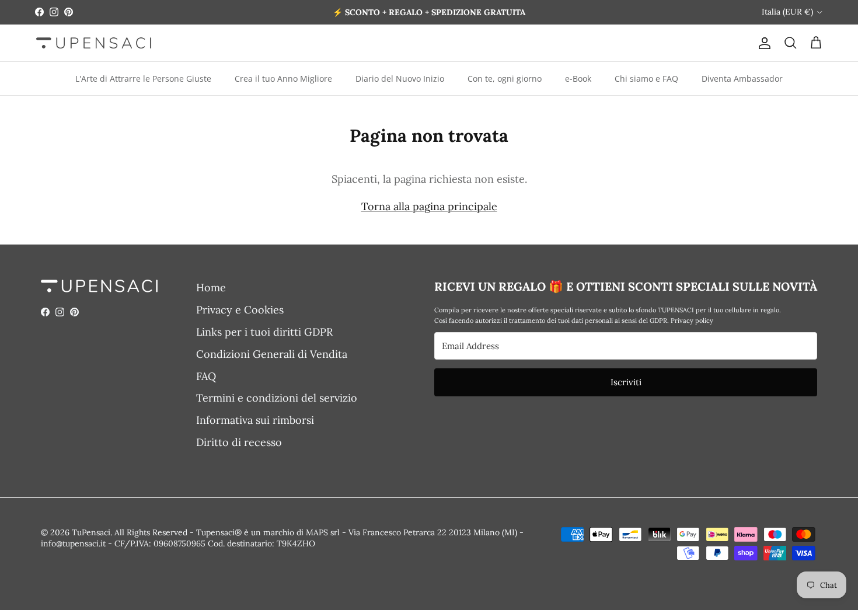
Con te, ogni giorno (505, 78)
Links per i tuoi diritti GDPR (264, 332)
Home (211, 287)
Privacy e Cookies (240, 309)
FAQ (206, 376)
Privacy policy (692, 320)
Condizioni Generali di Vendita (271, 354)
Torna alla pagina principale (429, 206)
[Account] (762, 43)
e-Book (578, 78)
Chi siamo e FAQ (646, 78)
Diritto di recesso (239, 442)
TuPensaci (91, 532)
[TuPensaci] (93, 43)
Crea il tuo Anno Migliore (283, 78)
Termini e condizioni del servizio (276, 398)
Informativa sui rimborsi (255, 420)
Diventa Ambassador (742, 78)
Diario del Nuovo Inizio (399, 78)
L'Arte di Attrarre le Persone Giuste (143, 78)
